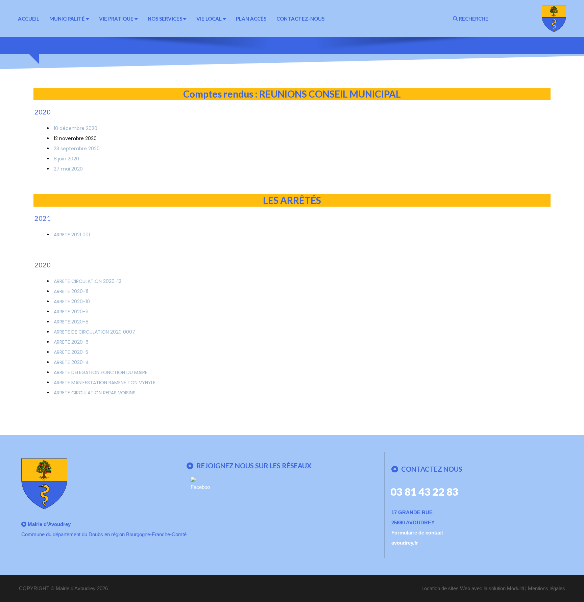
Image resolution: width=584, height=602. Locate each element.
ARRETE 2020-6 (71, 342)
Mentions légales (546, 588)
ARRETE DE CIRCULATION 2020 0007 (94, 332)
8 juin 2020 (66, 158)
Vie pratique (117, 19)
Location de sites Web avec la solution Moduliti (472, 588)
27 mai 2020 (68, 168)
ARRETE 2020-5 (71, 352)
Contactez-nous (300, 19)
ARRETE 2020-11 (71, 291)
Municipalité (67, 19)
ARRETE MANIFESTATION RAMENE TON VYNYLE (104, 382)
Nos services (165, 19)
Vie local (209, 19)
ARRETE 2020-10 (72, 301)
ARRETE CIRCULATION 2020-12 (87, 281)
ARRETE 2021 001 (72, 234)
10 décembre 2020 (75, 128)
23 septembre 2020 (77, 148)
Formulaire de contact (417, 532)
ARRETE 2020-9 (71, 311)
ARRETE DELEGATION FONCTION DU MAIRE (100, 372)
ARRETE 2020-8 (71, 321)
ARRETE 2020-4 (71, 362)
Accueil (28, 19)
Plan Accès (251, 19)
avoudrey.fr (404, 543)
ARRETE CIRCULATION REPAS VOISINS (95, 392)
